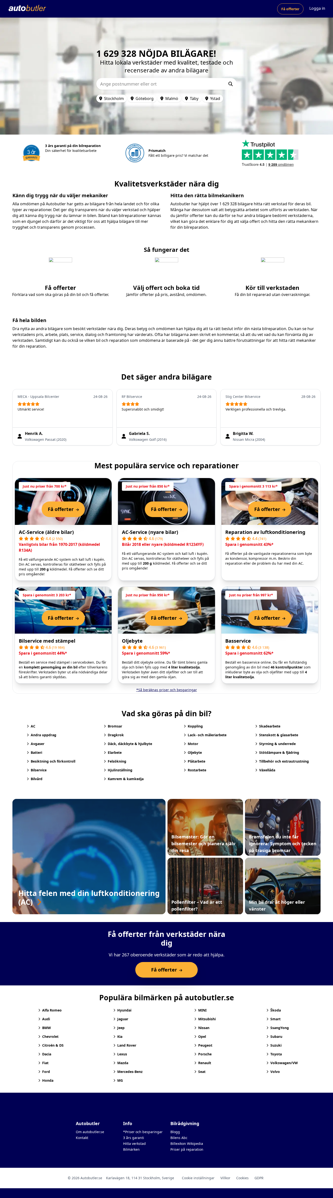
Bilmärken (131, 1149)
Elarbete (115, 752)
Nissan (203, 1027)
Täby (194, 98)
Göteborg (145, 98)
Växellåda (267, 770)
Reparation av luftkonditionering (265, 532)
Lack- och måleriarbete (207, 735)
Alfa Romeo (52, 1010)
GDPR (259, 1178)
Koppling (195, 726)
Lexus (122, 1054)
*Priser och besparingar (143, 1131)
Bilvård (36, 778)
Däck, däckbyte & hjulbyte (130, 743)
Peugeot (205, 1045)
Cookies (242, 1178)
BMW (46, 1027)
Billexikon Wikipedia (186, 1143)
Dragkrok (116, 735)
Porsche (205, 1054)
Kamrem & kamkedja (126, 778)
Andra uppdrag (43, 735)
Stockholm (114, 98)
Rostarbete (197, 770)
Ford (46, 1071)
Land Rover (126, 1045)
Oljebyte (132, 641)
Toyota (276, 1054)
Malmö (171, 98)
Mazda (122, 1063)
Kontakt (82, 1137)
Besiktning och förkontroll (53, 761)
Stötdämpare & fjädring (279, 752)
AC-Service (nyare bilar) (150, 532)
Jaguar (122, 1019)
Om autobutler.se (90, 1131)
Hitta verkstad (134, 1143)
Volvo (275, 1071)
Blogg (175, 1131)
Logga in (317, 8)
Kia (119, 1036)
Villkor (225, 1178)
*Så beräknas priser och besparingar (166, 689)
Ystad (215, 98)
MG (120, 1080)
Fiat (45, 1063)
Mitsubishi (207, 1019)
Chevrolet (50, 1036)
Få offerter (290, 9)
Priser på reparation (186, 1149)
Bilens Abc (178, 1137)
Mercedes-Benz (130, 1071)
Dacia (46, 1054)
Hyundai (124, 1010)
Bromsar (115, 726)
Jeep (121, 1027)
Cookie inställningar (198, 1178)
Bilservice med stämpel (47, 641)
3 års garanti (133, 1137)
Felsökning (117, 761)
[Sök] (230, 84)
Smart (275, 1019)
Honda (47, 1080)
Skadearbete (269, 726)
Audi (46, 1019)
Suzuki (276, 1045)
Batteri (36, 752)
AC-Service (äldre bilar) (46, 532)
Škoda (275, 1010)
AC (33, 726)
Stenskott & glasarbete (278, 735)
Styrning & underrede (277, 743)
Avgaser (37, 743)
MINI (202, 1010)
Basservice (238, 641)
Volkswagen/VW (284, 1063)
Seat (202, 1071)
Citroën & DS (53, 1045)
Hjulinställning (120, 770)
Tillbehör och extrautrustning (284, 761)
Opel (202, 1036)
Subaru (276, 1036)
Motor (193, 743)
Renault (204, 1063)
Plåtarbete (196, 761)
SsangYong (279, 1027)
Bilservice (39, 770)
